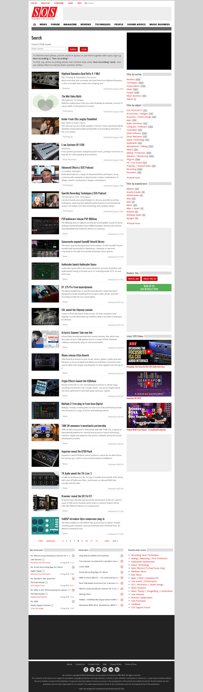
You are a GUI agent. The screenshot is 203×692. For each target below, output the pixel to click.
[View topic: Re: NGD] (73, 601)
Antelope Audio (136, 214)
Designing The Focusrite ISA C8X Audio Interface (146, 366)
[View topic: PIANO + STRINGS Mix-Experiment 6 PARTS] (122, 599)
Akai (131, 198)
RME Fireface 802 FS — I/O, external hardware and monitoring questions (100, 577)
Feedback (135, 604)
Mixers (132, 149)
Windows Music (138, 571)
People (118, 24)
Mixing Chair (85, 594)
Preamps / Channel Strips (141, 165)
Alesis (132, 205)
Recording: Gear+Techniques (40, 563)
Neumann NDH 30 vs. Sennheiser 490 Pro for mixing (100, 605)
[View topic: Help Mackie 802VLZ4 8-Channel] (122, 555)
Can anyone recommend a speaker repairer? (100, 561)
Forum (55, 24)
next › (107, 540)
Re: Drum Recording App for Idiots (47, 567)
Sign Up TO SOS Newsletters (149, 287)
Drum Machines (137, 136)
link (78, 81)
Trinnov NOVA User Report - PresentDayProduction (146, 429)
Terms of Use (130, 664)
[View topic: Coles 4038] (122, 566)
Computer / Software (140, 126)
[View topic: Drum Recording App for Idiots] (122, 572)
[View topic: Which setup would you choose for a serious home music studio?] (122, 588)
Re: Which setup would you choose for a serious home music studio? (52, 555)
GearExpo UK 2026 (134, 398)
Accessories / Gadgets (140, 113)
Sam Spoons (36, 559)
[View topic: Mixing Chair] (122, 594)
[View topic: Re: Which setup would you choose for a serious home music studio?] (73, 555)
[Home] (45, 12)
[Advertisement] (149, 313)
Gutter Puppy (36, 571)
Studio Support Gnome (40, 605)
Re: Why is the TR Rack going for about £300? (52, 590)
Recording (135, 169)
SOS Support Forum (38, 585)
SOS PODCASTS (137, 110)
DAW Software (137, 133)
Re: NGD (34, 601)
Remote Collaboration (141, 597)
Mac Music (136, 574)
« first (40, 540)
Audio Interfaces (137, 123)
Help (79, 3)
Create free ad (149, 278)
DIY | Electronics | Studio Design (147, 584)
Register (45, 3)
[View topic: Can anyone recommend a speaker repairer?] (122, 561)
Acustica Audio (136, 192)
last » (115, 540)
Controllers (134, 130)
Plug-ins (133, 159)
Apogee (132, 218)
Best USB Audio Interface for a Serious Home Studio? (100, 583)
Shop (70, 3)
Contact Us (80, 664)
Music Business (160, 24)
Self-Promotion (138, 600)
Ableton (133, 188)
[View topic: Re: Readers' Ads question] (73, 578)
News (43, 24)
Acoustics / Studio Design (141, 116)
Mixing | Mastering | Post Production (149, 558)
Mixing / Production (139, 152)
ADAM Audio (135, 195)
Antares (132, 211)
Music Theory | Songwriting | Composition (152, 591)
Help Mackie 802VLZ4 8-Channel (94, 555)
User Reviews (137, 594)
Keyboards (134, 143)
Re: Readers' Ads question (43, 578)
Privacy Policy (115, 664)
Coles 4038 (84, 566)
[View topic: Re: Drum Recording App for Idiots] (73, 567)
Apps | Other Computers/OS (145, 578)
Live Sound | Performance (144, 581)
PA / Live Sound (137, 162)
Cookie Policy (93, 664)
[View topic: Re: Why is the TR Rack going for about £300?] (73, 590)
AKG (131, 201)
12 (96, 540)
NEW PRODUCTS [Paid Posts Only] (148, 568)
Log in (34, 3)
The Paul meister (38, 582)
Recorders (134, 172)
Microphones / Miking (140, 146)
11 (91, 540)
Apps (132, 120)
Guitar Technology (138, 139)
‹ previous (50, 540)
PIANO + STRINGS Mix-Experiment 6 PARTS (98, 599)
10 (86, 540)
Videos (131, 99)
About (69, 664)
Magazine (70, 24)
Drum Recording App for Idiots (93, 572)
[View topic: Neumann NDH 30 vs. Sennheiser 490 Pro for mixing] (122, 605)
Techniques (103, 24)
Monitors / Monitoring (140, 156)
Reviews (86, 24)
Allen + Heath (135, 208)
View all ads (133, 278)
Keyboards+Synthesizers (39, 597)
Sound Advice (136, 24)
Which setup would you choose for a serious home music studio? (100, 588)
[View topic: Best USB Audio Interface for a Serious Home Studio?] (122, 583)
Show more (134, 177)
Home (35, 24)
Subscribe (58, 3)
